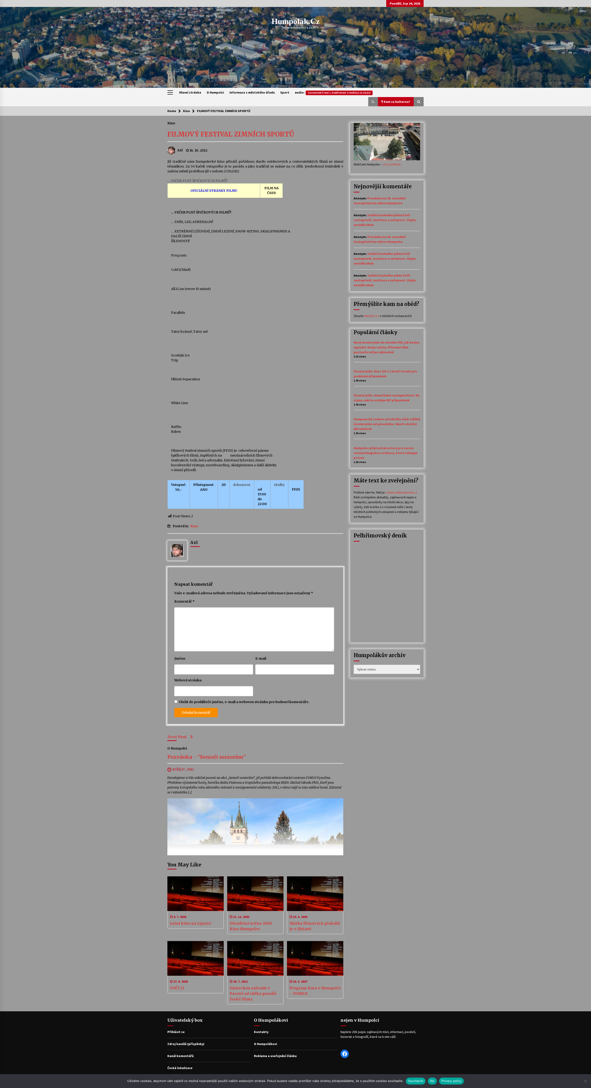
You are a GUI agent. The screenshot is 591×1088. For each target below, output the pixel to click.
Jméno (179, 658)
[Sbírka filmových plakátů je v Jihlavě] (315, 893)
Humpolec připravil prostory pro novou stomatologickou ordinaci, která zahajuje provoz (386, 453)
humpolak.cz (295, 21)
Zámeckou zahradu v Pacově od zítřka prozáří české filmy (253, 993)
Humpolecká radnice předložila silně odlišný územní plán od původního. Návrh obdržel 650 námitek (387, 424)
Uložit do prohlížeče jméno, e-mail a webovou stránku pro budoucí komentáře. (244, 702)
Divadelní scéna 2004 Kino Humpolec (251, 926)
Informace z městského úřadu (252, 92)
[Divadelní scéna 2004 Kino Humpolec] (255, 893)
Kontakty (261, 1032)
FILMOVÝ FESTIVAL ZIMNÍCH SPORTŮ (230, 134)
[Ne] (585, 1081)
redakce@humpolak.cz (401, 492)
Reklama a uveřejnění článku (275, 1056)
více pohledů (392, 164)
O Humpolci (215, 92)
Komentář (184, 601)
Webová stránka (188, 680)
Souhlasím (415, 1081)
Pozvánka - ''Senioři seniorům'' (206, 757)
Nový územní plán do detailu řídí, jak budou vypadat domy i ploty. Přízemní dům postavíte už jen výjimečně (386, 347)
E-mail (260, 658)
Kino (171, 123)
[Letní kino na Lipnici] (195, 893)
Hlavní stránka (190, 92)
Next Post (177, 736)
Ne (432, 1081)
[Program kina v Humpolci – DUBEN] (315, 958)
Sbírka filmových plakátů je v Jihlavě (314, 926)
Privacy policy (451, 1081)
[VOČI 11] (195, 958)
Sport (284, 92)
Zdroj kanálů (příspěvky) (185, 1044)
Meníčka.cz (371, 316)
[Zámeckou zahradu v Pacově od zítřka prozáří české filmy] (255, 958)
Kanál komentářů (180, 1056)
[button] (373, 101)
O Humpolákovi (265, 1044)
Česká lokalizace (180, 1068)
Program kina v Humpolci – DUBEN (315, 991)
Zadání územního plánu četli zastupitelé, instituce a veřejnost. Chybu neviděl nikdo (385, 220)
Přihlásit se (176, 1032)
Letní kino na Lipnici (190, 923)
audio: (332, 92)
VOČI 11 (177, 988)
